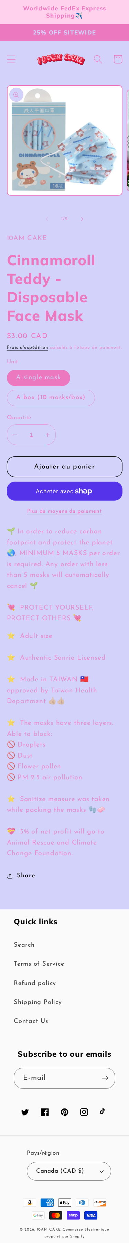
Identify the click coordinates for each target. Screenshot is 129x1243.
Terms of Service (39, 964)
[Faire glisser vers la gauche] (47, 219)
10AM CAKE (49, 1230)
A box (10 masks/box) (51, 397)
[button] (11, 59)
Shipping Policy (38, 1002)
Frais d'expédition (27, 347)
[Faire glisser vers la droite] (81, 219)
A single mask (38, 377)
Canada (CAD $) (60, 1171)
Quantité (19, 418)
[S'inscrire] (105, 1078)
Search (24, 945)
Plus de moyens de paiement (64, 511)
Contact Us (31, 1021)
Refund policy (35, 983)
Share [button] (26, 875)
